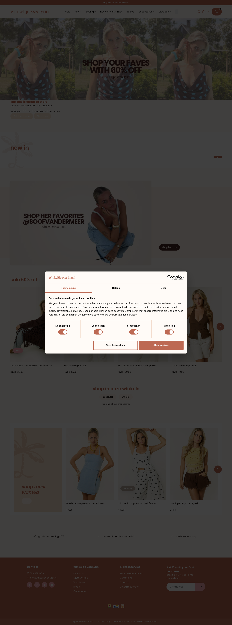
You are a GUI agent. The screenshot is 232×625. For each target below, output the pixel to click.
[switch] (98, 332)
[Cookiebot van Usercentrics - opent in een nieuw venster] (170, 277)
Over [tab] (163, 288)
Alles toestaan (161, 345)
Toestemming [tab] (68, 288)
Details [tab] (116, 288)
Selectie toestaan (115, 345)
